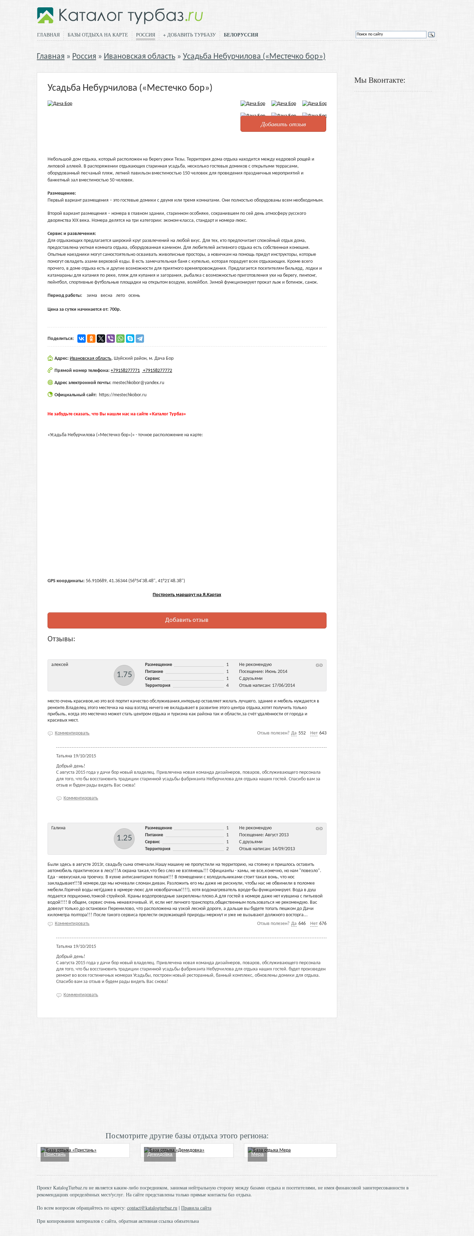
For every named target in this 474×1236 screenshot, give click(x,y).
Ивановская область (139, 56)
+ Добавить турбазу (189, 34)
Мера (257, 1154)
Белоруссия (241, 34)
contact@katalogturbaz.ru (152, 1207)
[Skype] (130, 338)
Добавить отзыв (283, 124)
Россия (145, 34)
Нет (314, 733)
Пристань (55, 1154)
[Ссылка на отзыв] (319, 665)
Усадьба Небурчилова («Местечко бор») (254, 56)
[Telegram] (140, 338)
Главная (48, 34)
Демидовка (159, 1154)
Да (294, 733)
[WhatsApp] (120, 338)
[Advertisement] (187, 1073)
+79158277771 (125, 370)
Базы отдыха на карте (98, 34)
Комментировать (72, 733)
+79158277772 (157, 370)
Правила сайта (196, 1207)
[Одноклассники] (91, 338)
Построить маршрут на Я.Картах (187, 594)
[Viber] (111, 338)
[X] (101, 338)
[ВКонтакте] (81, 338)
